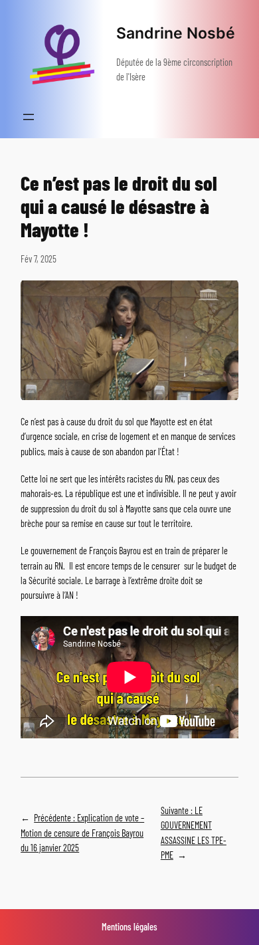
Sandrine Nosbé (175, 33)
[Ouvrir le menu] (29, 117)
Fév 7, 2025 (38, 258)
